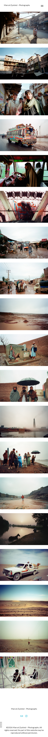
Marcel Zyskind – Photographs (24, 709)
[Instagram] (26, 716)
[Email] (22, 716)
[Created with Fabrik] (1, 725)
